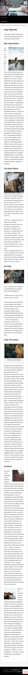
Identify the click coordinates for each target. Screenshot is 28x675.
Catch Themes (21, 671)
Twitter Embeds (4, 21)
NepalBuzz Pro (6, 2)
